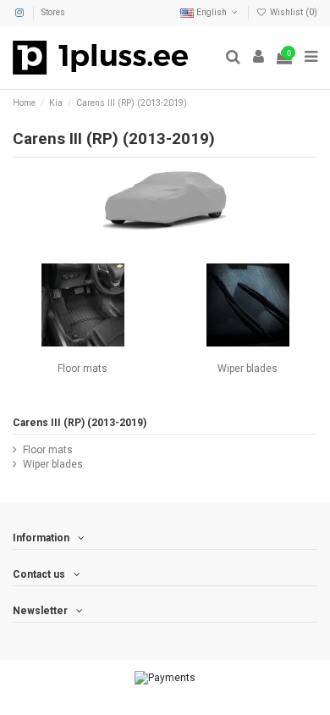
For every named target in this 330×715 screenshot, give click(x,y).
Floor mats (82, 368)
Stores (53, 12)
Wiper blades (247, 368)
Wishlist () (292, 12)
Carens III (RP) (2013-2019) (79, 423)
